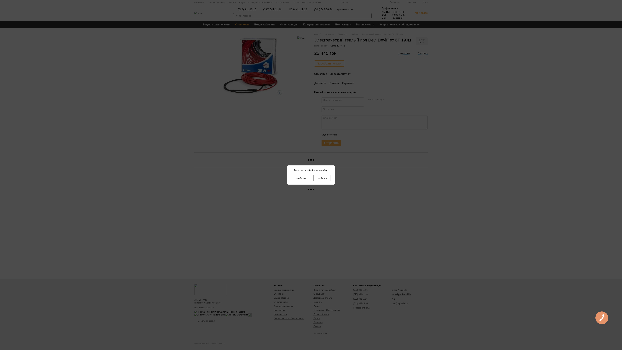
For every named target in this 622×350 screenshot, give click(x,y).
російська (322, 178)
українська (300, 178)
